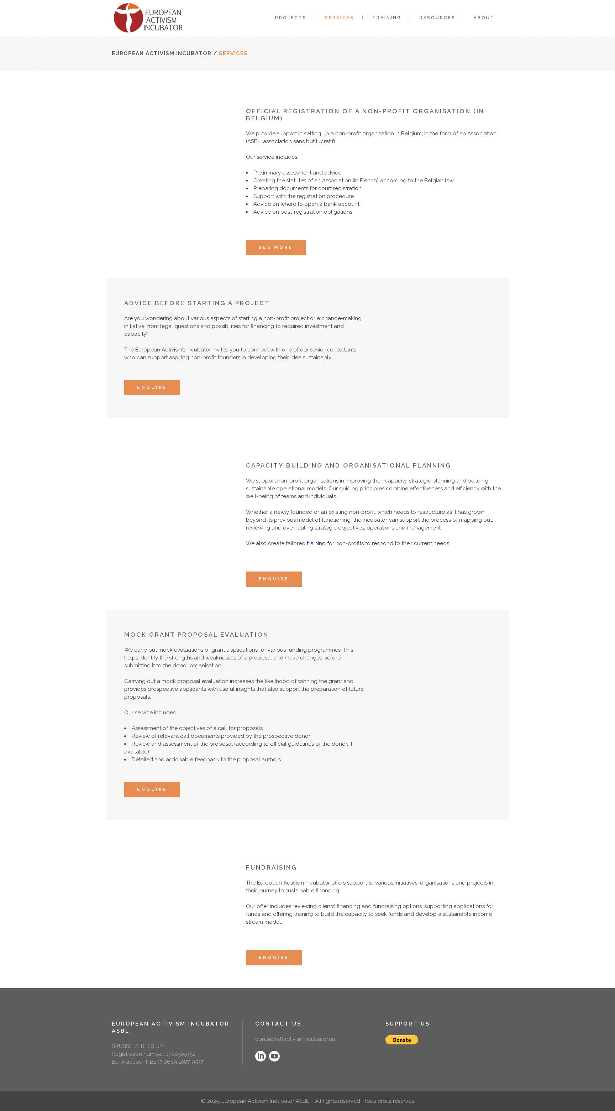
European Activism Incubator (161, 53)
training (316, 543)
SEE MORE (276, 247)
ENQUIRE (152, 387)
